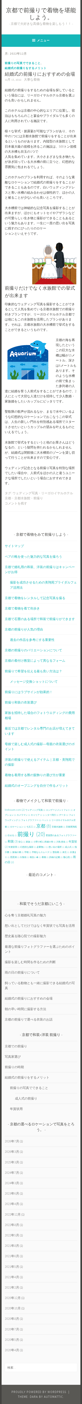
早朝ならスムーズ (42, 852)
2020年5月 (12, 1340)
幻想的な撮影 (28, 847)
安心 (21, 842)
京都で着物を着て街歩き (22, 608)
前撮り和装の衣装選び (21, 702)
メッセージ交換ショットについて (34, 681)
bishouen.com (15, 810)
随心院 (67, 857)
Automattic (53, 1397)
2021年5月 (12, 1267)
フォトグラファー (31, 820)
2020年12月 (13, 1298)
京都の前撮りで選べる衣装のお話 (29, 1019)
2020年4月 (12, 1350)
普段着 (57, 852)
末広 (65, 852)
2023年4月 (12, 1204)
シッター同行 (51, 815)
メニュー (43, 40)
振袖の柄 (18, 852)
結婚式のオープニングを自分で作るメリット (36, 786)
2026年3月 (12, 1152)
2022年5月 (12, 1235)
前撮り (38, 498)
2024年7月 (12, 1173)
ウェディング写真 (25, 493)
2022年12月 (13, 1214)
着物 (45, 857)
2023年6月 (12, 1193)
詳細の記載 (56, 857)
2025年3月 (12, 1162)
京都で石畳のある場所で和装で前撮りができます (40, 619)
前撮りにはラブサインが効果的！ (29, 692)
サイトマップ (14, 546)
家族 (29, 842)
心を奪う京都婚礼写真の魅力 (25, 915)
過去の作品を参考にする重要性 (32, 640)
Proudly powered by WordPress (39, 1392)
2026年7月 (12, 1141)
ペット (46, 820)
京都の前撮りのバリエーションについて (33, 650)
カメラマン (23, 815)
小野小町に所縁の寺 (44, 842)
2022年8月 (12, 1225)
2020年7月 (12, 1329)
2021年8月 (12, 1246)
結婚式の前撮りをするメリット (26, 68)
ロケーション (18, 827)
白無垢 (24, 857)
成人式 (69, 847)
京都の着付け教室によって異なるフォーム (35, 660)
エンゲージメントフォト (59, 810)
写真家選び (13, 1057)
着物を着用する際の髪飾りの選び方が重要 (35, 775)
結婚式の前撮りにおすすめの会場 (40, 74)
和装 (13, 841)
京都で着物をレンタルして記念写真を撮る (35, 598)
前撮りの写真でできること (23, 63)
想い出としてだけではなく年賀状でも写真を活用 (40, 926)
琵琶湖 (14, 857)
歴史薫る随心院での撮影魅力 (25, 936)
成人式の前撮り (26, 1098)
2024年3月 (12, 1183)
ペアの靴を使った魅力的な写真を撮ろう (33, 556)
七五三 (31, 827)
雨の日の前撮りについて (22, 972)
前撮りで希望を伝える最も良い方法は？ (33, 671)
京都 (43, 826)
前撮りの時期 (14, 1067)
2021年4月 (12, 1277)
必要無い (42, 847)
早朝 (27, 852)
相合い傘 (35, 857)
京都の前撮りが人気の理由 (24, 629)
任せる (12, 835)
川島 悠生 (62, 842)
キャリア (36, 815)
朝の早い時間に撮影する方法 (25, 1009)
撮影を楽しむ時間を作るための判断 (30, 962)
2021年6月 (12, 1256)
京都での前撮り (16, 1046)
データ (63, 815)
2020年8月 (12, 1319)
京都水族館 (22, 498)
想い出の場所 (56, 847)
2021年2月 (12, 1287)
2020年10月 (13, 1308)
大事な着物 (32, 79)
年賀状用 (14, 847)
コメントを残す (16, 503)
